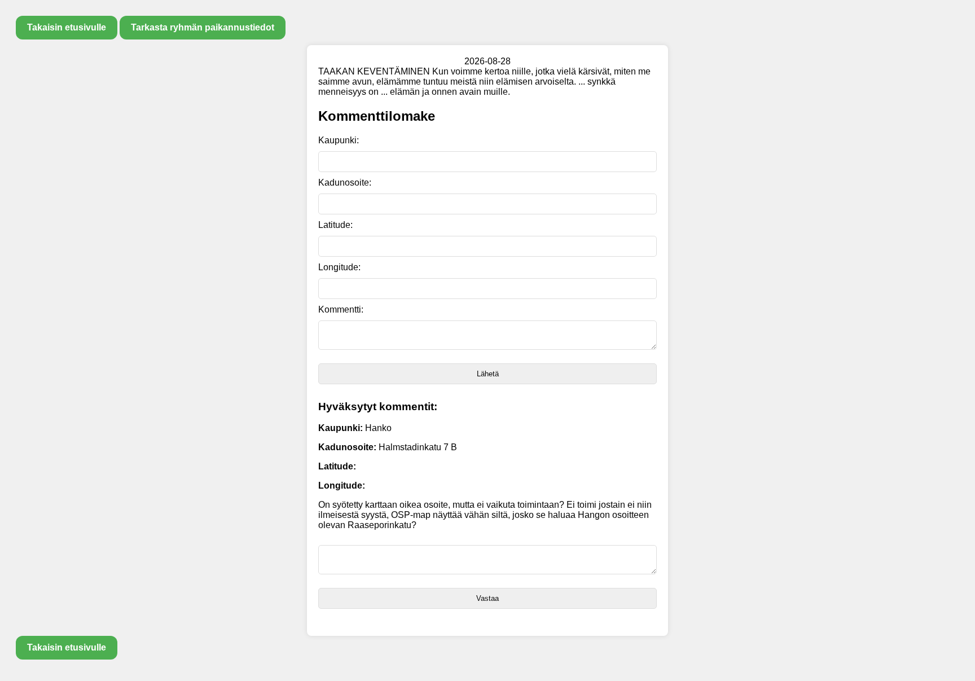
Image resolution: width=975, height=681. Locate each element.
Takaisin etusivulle (66, 27)
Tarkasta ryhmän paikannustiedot (202, 27)
